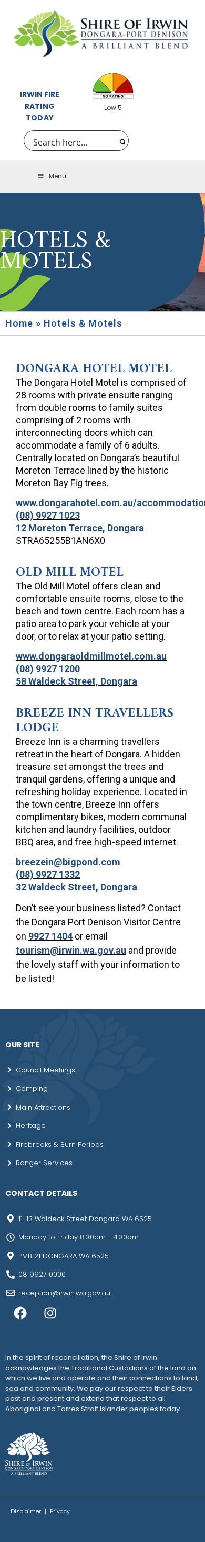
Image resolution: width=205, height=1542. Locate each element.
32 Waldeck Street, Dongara (76, 886)
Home (19, 323)
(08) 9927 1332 (48, 874)
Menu (57, 176)
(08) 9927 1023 (48, 515)
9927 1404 (50, 936)
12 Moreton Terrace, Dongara (80, 527)
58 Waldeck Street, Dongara (76, 681)
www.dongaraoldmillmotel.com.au (91, 656)
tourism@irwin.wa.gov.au (71, 950)
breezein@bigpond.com (68, 861)
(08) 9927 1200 (48, 668)
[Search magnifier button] (121, 140)
